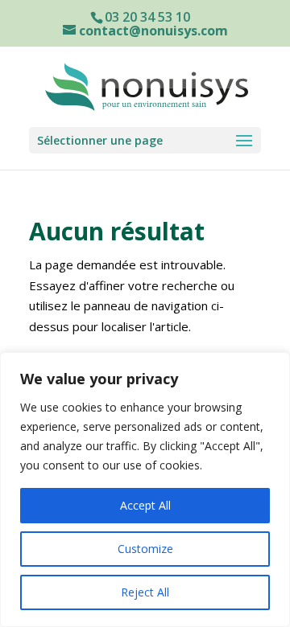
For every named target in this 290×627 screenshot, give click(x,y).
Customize (145, 548)
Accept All (145, 505)
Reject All (145, 592)
